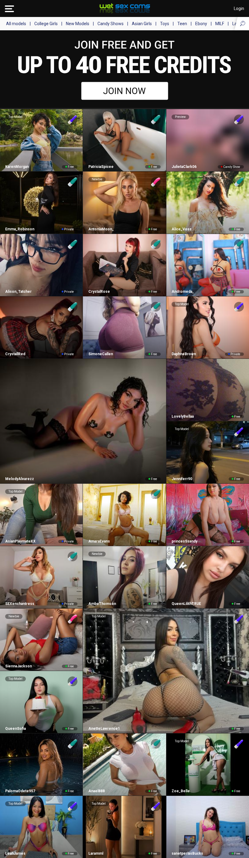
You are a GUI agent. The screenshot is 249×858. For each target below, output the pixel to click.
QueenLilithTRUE (186, 604)
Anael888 (96, 791)
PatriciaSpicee (100, 167)
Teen (182, 23)
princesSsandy (184, 541)
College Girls (46, 23)
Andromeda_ (183, 291)
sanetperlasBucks (187, 853)
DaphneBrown (184, 354)
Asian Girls (142, 23)
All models (16, 23)
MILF (219, 23)
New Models (77, 23)
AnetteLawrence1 (104, 728)
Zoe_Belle (181, 791)
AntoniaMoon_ (101, 229)
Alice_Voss (182, 229)
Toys (164, 23)
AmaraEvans (99, 541)
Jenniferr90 (182, 479)
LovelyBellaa (183, 416)
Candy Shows (110, 23)
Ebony (201, 23)
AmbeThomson (102, 604)
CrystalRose (99, 291)
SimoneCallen (100, 354)
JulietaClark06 (184, 167)
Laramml (95, 853)
